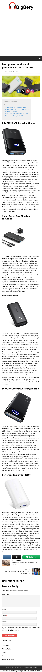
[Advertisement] (21, 34)
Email (4, 616)
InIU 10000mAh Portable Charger (16, 107)
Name (4, 610)
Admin (17, 72)
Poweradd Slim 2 (12, 111)
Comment (5, 594)
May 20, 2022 (8, 72)
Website (4, 622)
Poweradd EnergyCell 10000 (15, 116)
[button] (39, 58)
